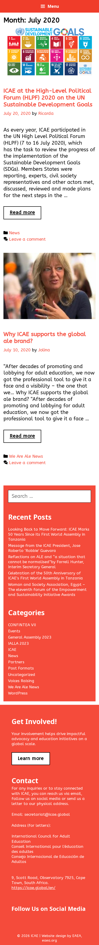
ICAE (12, 649)
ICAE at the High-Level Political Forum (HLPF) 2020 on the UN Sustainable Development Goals (47, 97)
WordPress (18, 693)
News (14, 232)
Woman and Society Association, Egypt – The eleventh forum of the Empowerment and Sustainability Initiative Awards (47, 589)
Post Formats (21, 668)
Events (14, 631)
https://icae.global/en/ (33, 887)
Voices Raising (21, 680)
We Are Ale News (26, 456)
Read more (25, 214)
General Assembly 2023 (29, 637)
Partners (16, 662)
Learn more (31, 758)
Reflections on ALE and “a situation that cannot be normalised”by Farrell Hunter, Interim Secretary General (46, 561)
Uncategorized (21, 674)
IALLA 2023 (18, 643)
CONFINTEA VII (22, 625)
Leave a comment (27, 239)
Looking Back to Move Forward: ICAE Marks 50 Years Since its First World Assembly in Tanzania (48, 534)
